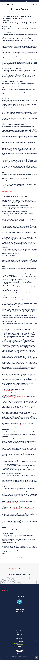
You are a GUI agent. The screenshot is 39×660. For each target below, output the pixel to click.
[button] (36, 657)
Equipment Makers (19, 611)
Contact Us (19, 628)
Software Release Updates (19, 624)
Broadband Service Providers (19, 609)
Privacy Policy (19, 632)
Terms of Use (19, 634)
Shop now (19, 650)
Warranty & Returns (19, 630)
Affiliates (19, 613)
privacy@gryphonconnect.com (7, 191)
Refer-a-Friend (19, 615)
